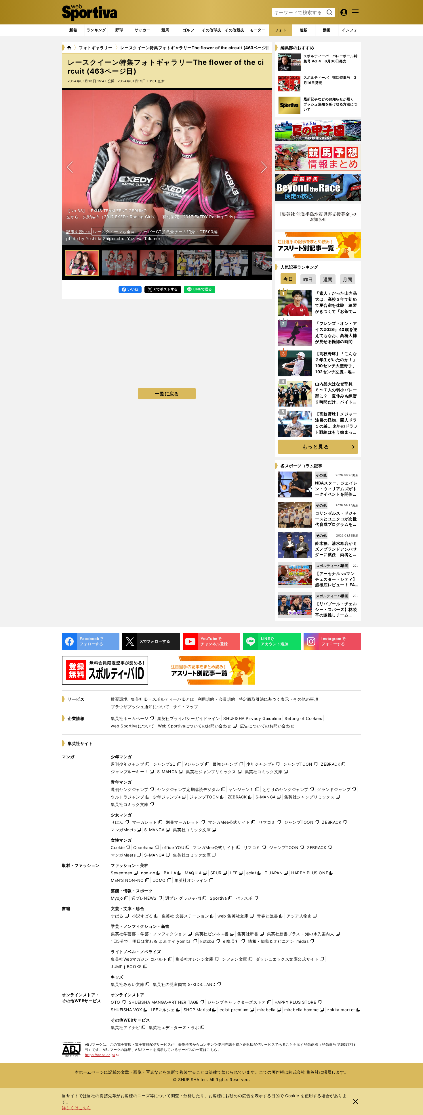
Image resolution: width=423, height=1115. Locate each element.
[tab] (119, 30)
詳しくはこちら (76, 1107)
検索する (329, 12)
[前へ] (264, 167)
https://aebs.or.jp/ (102, 1055)
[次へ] (70, 167)
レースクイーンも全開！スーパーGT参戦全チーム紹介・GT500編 (155, 231)
